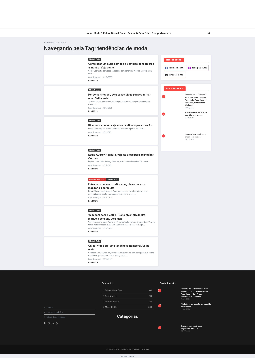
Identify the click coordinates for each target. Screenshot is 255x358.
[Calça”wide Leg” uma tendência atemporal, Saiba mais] (66, 251)
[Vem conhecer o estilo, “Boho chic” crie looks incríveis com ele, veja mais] (66, 220)
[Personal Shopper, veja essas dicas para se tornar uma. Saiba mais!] (66, 100)
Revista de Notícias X (141, 349)
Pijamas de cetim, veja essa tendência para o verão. (120, 125)
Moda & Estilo (102, 33)
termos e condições (54, 312)
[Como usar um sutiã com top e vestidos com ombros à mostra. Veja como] (66, 69)
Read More (93, 80)
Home (89, 33)
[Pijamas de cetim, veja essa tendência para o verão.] (66, 130)
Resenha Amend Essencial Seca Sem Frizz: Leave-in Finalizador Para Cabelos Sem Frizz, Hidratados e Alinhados (196, 100)
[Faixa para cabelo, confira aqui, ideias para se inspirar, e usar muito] (66, 189)
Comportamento (161, 33)
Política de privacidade (55, 317)
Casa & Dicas (118, 33)
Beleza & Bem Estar (139, 33)
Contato (49, 307)
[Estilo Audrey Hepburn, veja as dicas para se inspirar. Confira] (66, 160)
